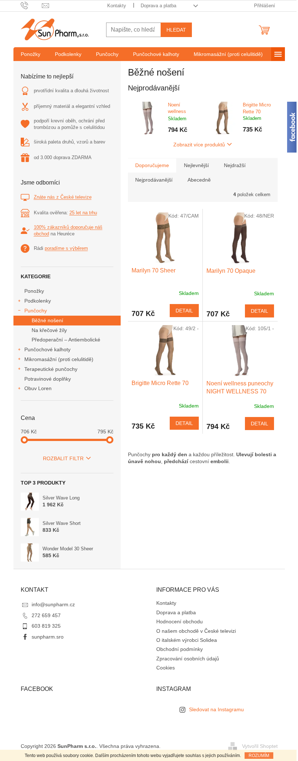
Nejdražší (235, 165)
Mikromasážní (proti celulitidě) (58, 359)
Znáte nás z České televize (63, 197)
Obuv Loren (38, 388)
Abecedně (199, 180)
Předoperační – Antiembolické (66, 340)
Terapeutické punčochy (50, 369)
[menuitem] (30, 54)
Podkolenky (37, 301)
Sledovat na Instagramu (216, 709)
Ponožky (34, 291)
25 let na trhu (83, 212)
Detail (184, 310)
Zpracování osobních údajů (187, 658)
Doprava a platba (158, 5)
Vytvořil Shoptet (260, 746)
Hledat (176, 30)
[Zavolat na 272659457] (31, 5)
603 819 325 (46, 626)
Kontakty (116, 5)
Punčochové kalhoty (47, 349)
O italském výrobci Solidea (186, 640)
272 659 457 (46, 615)
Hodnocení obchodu (179, 621)
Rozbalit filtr (63, 458)
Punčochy (35, 310)
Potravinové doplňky (47, 379)
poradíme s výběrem (66, 248)
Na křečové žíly (49, 330)
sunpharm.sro (48, 637)
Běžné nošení (47, 320)
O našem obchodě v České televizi (196, 631)
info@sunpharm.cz (53, 604)
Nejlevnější (196, 165)
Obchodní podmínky (179, 649)
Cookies (165, 668)
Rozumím (259, 755)
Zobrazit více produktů (199, 144)
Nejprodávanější (154, 180)
